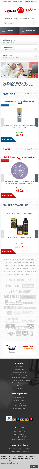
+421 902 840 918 (19, 431)
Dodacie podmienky (19, 405)
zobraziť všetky (31, 94)
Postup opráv (19, 367)
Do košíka (8, 140)
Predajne (6, 1)
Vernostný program (19, 408)
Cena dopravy (19, 403)
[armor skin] (19, 70)
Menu (10, 30)
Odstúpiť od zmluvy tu (19, 377)
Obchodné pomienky (19, 372)
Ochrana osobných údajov (19, 375)
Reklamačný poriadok (19, 383)
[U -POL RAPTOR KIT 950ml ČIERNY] (19, 226)
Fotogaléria (19, 386)
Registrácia (17, 1)
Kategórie (30, 30)
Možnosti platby (19, 400)
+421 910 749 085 (10, 18)
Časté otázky (19, 369)
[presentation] (2, 122)
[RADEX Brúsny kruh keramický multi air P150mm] (19, 171)
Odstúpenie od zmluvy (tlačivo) (19, 380)
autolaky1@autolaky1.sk (19, 437)
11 (30, 75)
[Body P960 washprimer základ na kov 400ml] (19, 115)
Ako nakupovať (20, 397)
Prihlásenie (29, 1)
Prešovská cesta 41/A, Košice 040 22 (19, 451)
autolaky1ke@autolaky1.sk (26, 18)
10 (28, 75)
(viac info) (15, 463)
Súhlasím (34, 466)
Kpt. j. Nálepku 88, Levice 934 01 (19, 449)
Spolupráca (19, 388)
